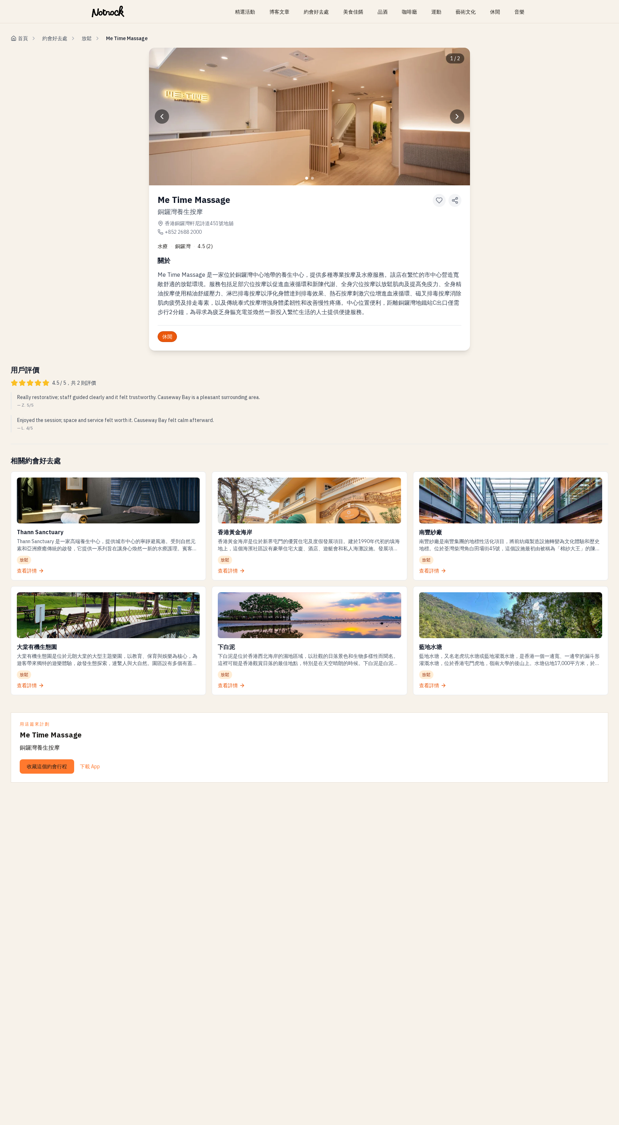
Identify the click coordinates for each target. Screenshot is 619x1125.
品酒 (383, 12)
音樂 (519, 12)
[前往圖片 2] (312, 178)
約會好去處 (316, 12)
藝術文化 (466, 12)
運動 (436, 12)
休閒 (495, 12)
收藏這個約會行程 (47, 766)
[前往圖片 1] (306, 178)
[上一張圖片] (162, 116)
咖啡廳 (409, 12)
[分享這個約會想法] (454, 200)
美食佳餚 (353, 12)
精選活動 (245, 12)
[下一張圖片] (457, 116)
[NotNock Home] (108, 11)
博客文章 (279, 12)
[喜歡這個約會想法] (439, 200)
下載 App (90, 766)
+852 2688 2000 (183, 232)
